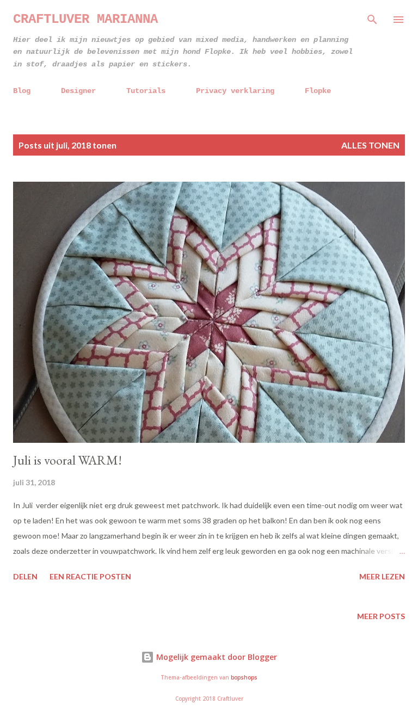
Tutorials (145, 90)
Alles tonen (370, 145)
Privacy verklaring (235, 90)
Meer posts (381, 616)
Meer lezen (382, 576)
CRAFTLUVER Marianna (85, 19)
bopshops (244, 677)
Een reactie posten (90, 576)
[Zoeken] (372, 19)
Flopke (318, 90)
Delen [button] (25, 576)
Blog (21, 90)
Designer (78, 90)
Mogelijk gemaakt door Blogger (215, 657)
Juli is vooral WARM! (67, 460)
